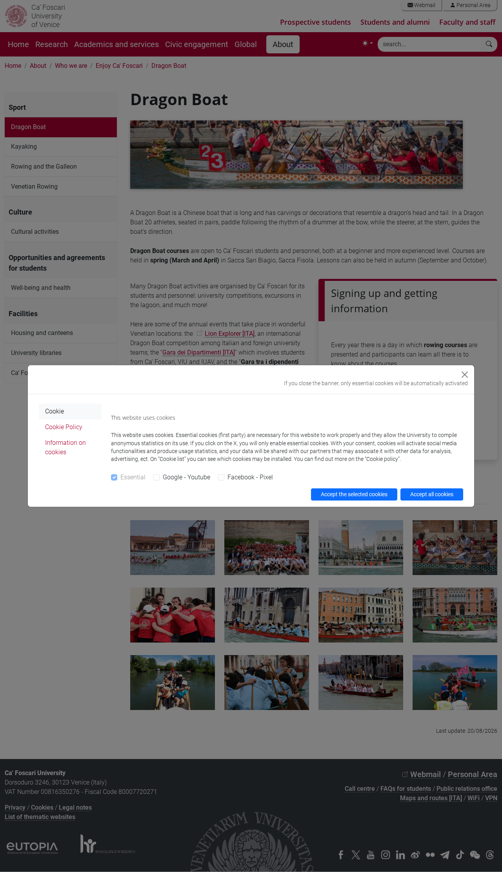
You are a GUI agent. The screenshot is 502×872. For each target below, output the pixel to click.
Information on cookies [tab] (65, 447)
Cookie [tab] (54, 411)
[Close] (464, 374)
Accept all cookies (431, 494)
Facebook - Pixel (250, 477)
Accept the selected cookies (354, 494)
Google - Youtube (186, 477)
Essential (133, 477)
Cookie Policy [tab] (63, 427)
